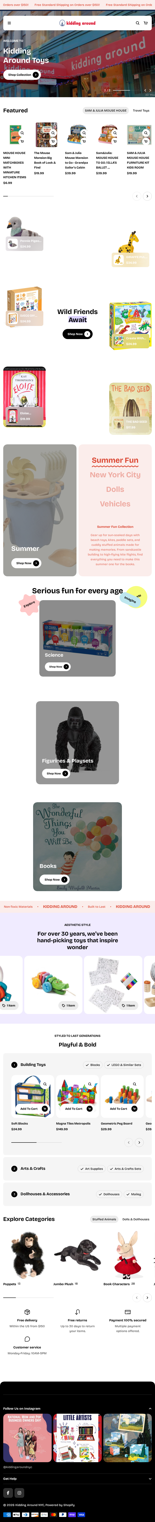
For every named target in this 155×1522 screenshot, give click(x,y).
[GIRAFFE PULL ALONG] (119, 260)
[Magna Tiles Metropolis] (77, 1096)
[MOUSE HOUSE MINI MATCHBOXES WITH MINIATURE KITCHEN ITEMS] (15, 134)
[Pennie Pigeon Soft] (13, 244)
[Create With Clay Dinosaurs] (119, 341)
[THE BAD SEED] (119, 424)
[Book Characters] (128, 1259)
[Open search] (138, 23)
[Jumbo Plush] (77, 1259)
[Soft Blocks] (32, 1096)
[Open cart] (146, 23)
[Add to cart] (53, 141)
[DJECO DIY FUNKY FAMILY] (13, 318)
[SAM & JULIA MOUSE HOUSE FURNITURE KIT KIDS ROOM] (139, 148)
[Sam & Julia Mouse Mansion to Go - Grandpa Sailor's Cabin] (77, 148)
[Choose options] (22, 141)
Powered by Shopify (60, 1505)
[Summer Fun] (115, 460)
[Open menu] (9, 23)
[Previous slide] (145, 90)
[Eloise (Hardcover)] (13, 416)
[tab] (106, 110)
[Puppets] (27, 1259)
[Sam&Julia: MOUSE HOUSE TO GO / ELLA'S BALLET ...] (108, 148)
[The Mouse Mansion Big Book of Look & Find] (46, 148)
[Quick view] (22, 133)
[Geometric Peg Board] (122, 1096)
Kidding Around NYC (29, 1505)
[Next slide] (150, 90)
